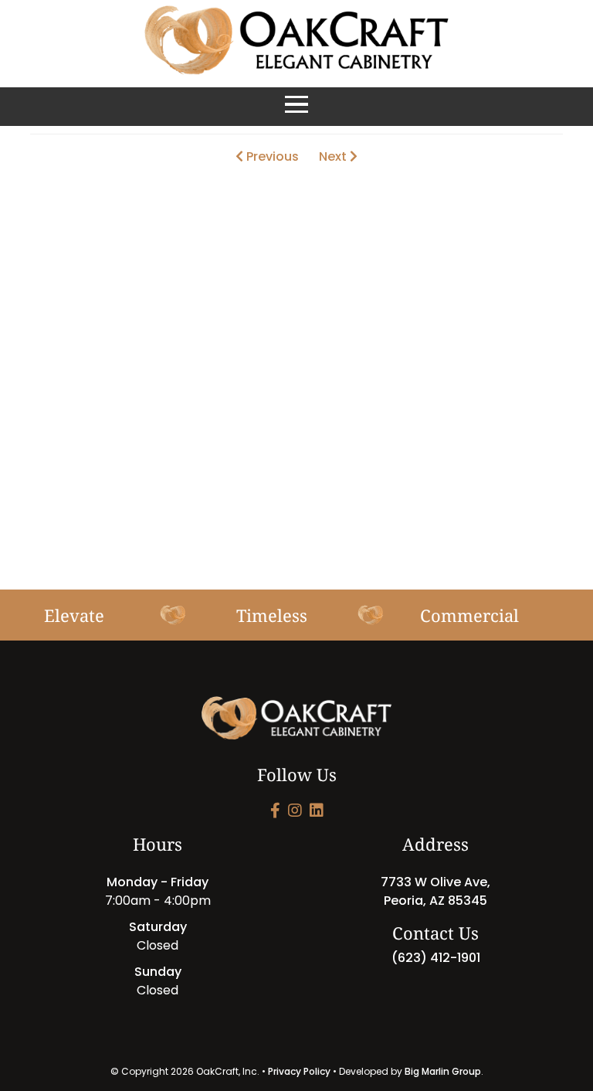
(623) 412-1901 (435, 958)
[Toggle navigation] (296, 106)
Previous (271, 156)
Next (334, 156)
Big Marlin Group (443, 1071)
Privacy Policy (299, 1071)
